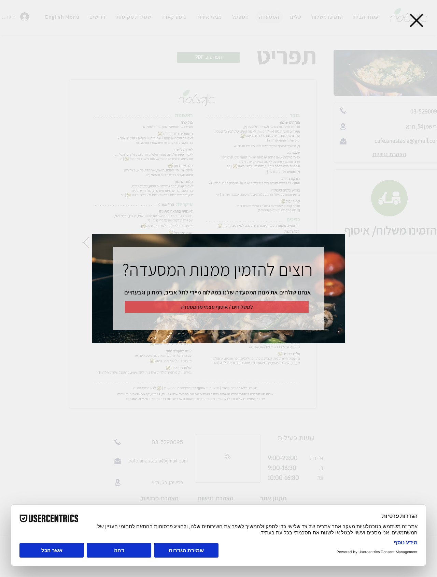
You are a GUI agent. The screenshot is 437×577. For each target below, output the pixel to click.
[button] (416, 20)
